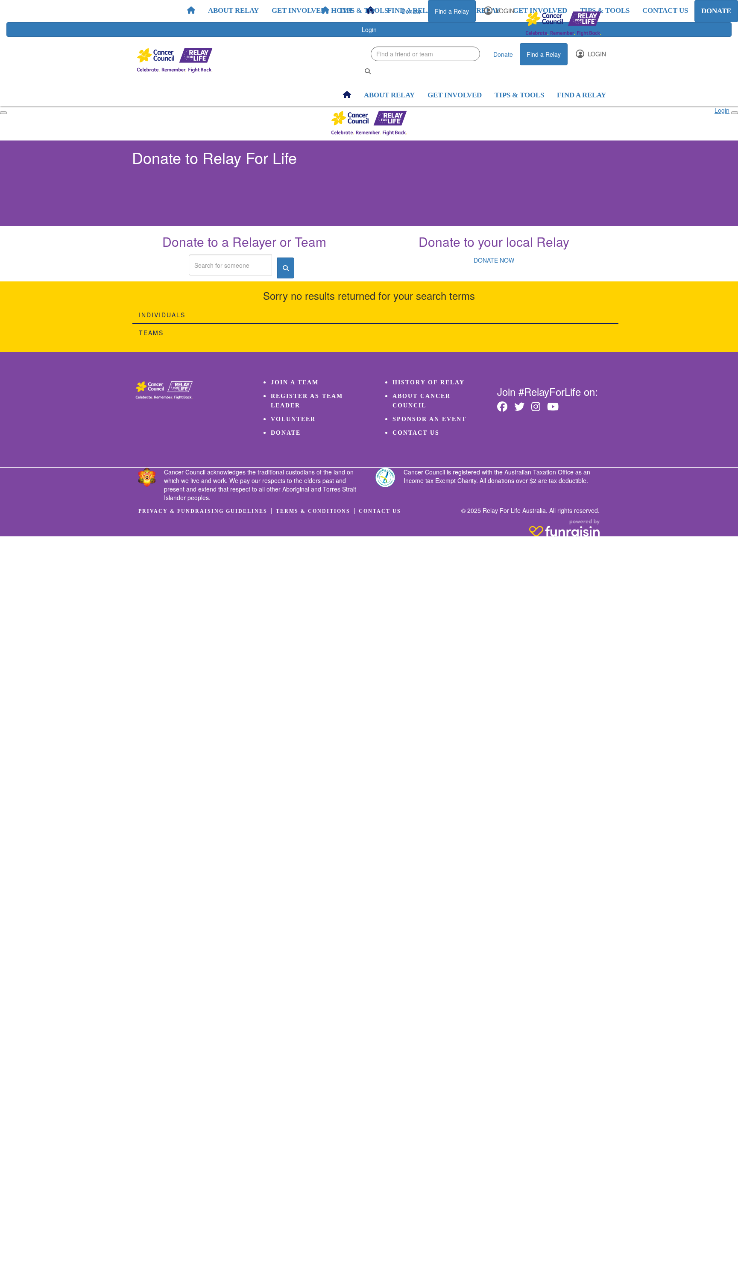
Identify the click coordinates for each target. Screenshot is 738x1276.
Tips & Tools (363, 10)
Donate (411, 11)
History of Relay (428, 382)
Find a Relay (452, 11)
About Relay (233, 10)
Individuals (162, 314)
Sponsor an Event (429, 419)
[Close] (734, 112)
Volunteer (293, 419)
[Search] (368, 71)
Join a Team (295, 382)
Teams (151, 332)
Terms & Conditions (313, 511)
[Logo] (563, 23)
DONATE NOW (494, 260)
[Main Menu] (3, 112)
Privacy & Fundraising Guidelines (202, 511)
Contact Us (415, 433)
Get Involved (299, 10)
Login (504, 10)
